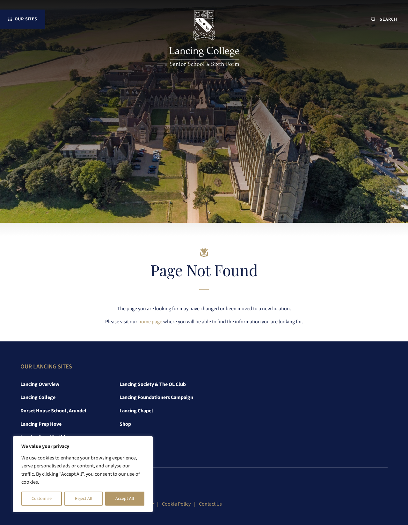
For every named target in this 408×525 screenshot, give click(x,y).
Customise (42, 498)
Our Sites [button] (26, 19)
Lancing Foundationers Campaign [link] (156, 397)
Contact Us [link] (210, 504)
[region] (83, 474)
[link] (204, 39)
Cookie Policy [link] (176, 504)
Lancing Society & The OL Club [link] (153, 384)
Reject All (83, 498)
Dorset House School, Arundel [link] (53, 410)
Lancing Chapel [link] (136, 410)
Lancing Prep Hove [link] (41, 424)
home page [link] (150, 321)
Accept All (124, 498)
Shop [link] (125, 424)
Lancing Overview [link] (39, 384)
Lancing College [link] (37, 397)
